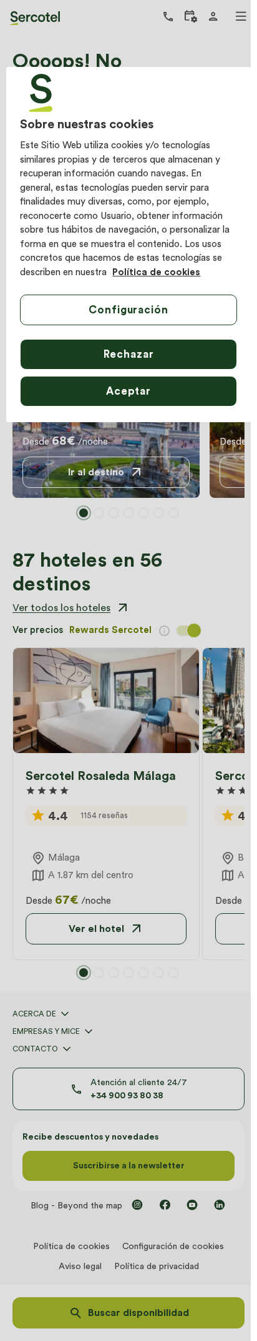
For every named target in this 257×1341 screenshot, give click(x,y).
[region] (128, 244)
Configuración (128, 309)
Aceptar (128, 391)
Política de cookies (156, 272)
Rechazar (129, 354)
